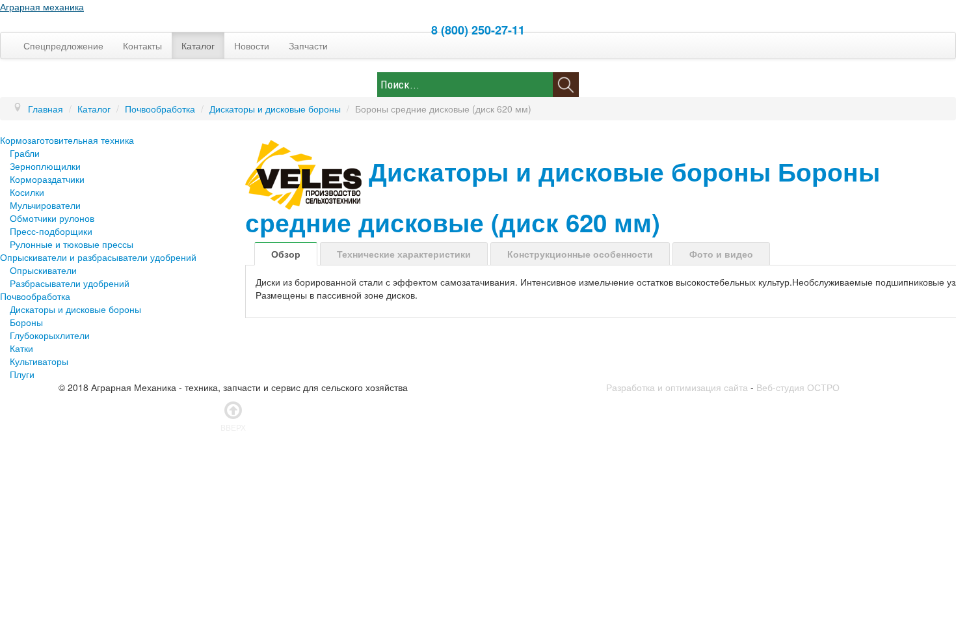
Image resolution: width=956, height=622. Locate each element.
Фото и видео (721, 253)
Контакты (142, 45)
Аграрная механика (42, 6)
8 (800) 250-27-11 (478, 29)
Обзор (285, 253)
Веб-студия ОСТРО (798, 387)
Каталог (198, 45)
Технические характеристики (404, 253)
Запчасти (308, 45)
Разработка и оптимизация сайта (677, 387)
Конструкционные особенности (580, 253)
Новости (251, 45)
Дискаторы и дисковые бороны (570, 171)
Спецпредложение (63, 45)
